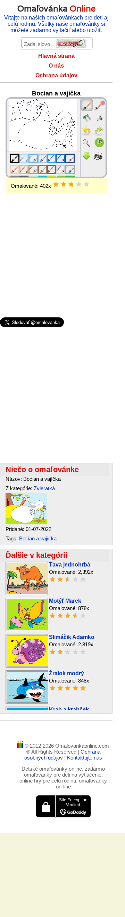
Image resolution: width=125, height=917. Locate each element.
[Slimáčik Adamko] (27, 665)
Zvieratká (44, 488)
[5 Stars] (86, 184)
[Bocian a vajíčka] (26, 522)
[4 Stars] (78, 184)
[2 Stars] (63, 184)
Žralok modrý (66, 673)
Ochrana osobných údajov (62, 755)
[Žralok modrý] (27, 701)
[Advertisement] (56, 244)
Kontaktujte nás (84, 758)
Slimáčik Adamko (71, 637)
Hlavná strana (56, 56)
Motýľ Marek (65, 601)
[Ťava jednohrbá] (27, 592)
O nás (56, 66)
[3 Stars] (71, 184)
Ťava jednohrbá (69, 565)
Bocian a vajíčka (38, 538)
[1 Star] (55, 184)
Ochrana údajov (56, 75)
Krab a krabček (69, 709)
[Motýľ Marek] (27, 628)
